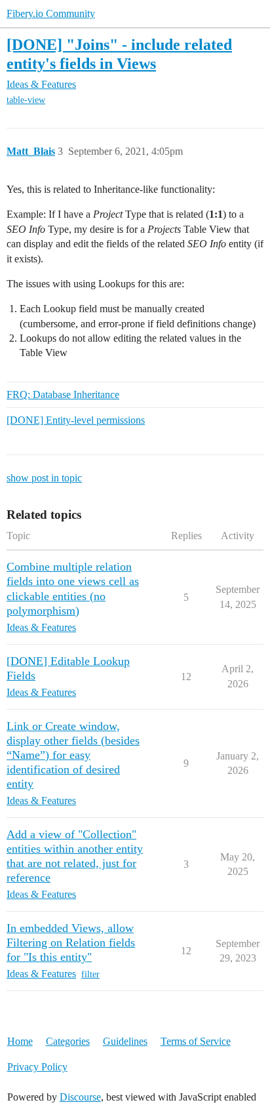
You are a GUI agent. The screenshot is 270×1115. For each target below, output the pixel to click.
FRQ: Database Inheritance (63, 394)
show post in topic (44, 477)
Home (20, 1041)
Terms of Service (196, 1041)
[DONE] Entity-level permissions (76, 420)
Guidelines (125, 1041)
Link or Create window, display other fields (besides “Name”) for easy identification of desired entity (73, 755)
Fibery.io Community (51, 13)
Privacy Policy (37, 1066)
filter (90, 974)
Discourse (80, 1097)
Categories (68, 1041)
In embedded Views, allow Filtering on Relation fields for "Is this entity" (71, 942)
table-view (26, 100)
